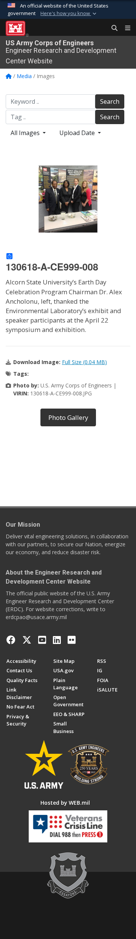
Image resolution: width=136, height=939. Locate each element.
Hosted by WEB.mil (65, 802)
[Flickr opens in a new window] (72, 640)
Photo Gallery (68, 417)
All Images (26, 133)
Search (109, 101)
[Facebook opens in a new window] (10, 640)
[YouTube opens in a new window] (42, 640)
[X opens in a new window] (26, 640)
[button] (69, 13)
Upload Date (77, 133)
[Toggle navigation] (124, 28)
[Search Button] (111, 28)
